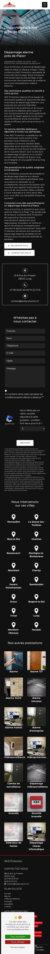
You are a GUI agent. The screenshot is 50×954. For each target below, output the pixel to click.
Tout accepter (17, 936)
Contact (7, 907)
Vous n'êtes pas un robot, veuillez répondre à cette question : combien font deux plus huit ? (31, 417)
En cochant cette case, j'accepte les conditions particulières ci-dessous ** (24, 396)
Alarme (7, 896)
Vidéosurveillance (12, 899)
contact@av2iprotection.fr (25, 301)
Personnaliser (18, 947)
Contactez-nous (21, 253)
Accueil (7, 894)
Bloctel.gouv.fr (19, 488)
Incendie (8, 901)
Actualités (8, 904)
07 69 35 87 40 (17, 290)
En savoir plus (19, 245)
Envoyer (25, 443)
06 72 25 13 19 (33, 290)
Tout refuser (18, 942)
